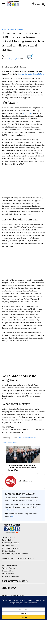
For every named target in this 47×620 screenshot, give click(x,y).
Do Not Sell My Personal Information (15, 554)
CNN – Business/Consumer (27, 438)
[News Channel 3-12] (16, 4)
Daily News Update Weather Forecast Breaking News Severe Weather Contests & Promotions (10, 570)
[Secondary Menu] (5, 4)
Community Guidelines (10, 543)
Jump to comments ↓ (9, 442)
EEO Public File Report (11, 548)
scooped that (27, 113)
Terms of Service (8, 537)
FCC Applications (8, 551)
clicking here (9, 510)
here (12, 516)
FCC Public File (8, 545)
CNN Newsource (9, 56)
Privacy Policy (7, 540)
